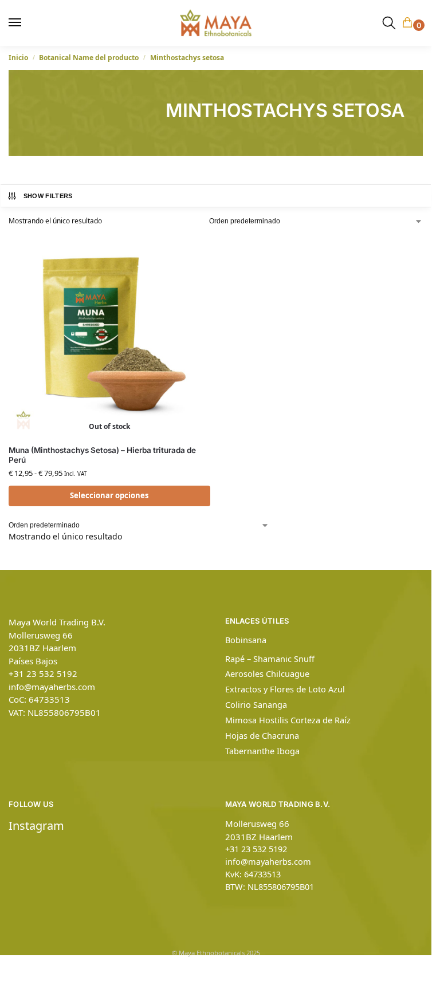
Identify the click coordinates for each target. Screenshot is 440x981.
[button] (409, 23)
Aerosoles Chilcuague (267, 673)
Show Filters (48, 195)
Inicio (18, 57)
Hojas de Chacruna (262, 735)
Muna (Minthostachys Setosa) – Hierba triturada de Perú (102, 455)
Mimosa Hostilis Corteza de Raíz (288, 720)
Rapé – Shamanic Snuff (270, 658)
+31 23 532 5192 (43, 673)
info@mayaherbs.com (52, 686)
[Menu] (20, 22)
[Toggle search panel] (389, 23)
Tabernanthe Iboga (262, 751)
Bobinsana (245, 639)
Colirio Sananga (256, 704)
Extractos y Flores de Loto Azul (285, 689)
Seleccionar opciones (109, 495)
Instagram (36, 825)
